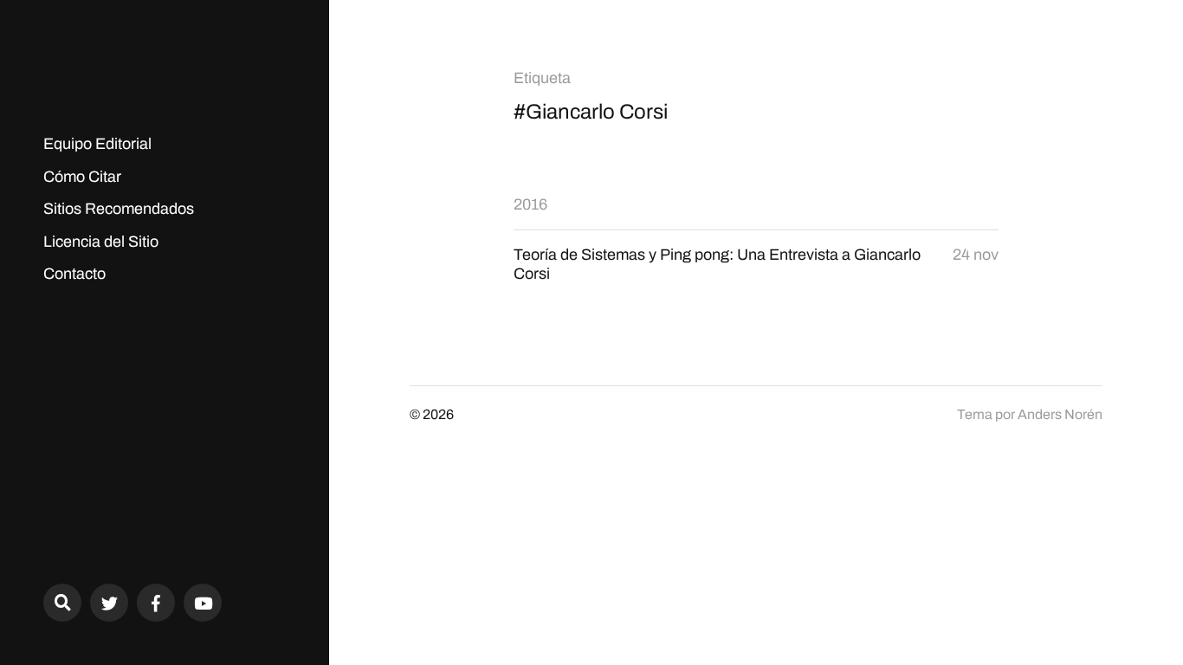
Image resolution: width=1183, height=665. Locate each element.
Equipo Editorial (97, 143)
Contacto (74, 273)
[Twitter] (109, 603)
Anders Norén (1060, 414)
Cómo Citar (82, 176)
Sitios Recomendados (118, 208)
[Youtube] (203, 603)
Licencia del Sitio (100, 241)
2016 (530, 204)
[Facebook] (156, 603)
